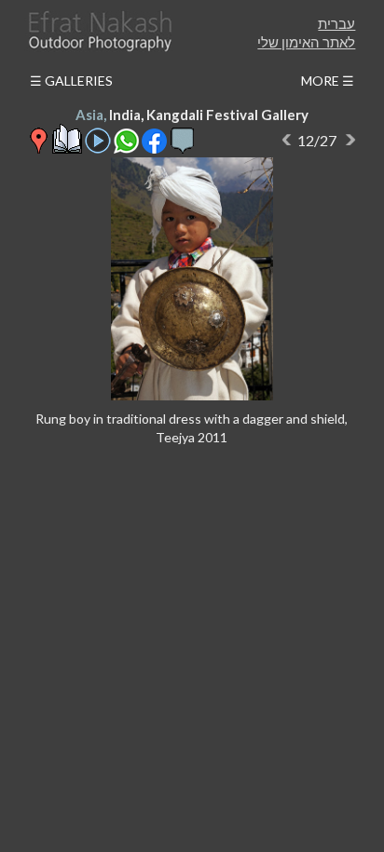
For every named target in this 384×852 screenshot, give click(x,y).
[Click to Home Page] (98, 31)
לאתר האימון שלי (306, 42)
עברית (336, 23)
